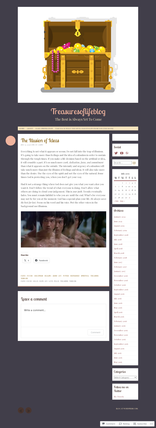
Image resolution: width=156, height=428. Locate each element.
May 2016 (118, 307)
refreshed (75, 276)
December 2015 (121, 330)
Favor (29, 281)
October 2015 (120, 339)
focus (29, 276)
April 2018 (118, 248)
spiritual (85, 276)
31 (129, 197)
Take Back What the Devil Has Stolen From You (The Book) (84, 128)
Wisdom (24, 278)
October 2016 (120, 285)
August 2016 (119, 294)
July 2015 (117, 353)
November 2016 (121, 280)
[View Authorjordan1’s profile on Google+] (127, 153)
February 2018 (120, 257)
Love (51, 281)
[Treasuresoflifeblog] (78, 55)
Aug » (122, 201)
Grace (35, 281)
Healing (47, 276)
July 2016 (118, 298)
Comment (95, 332)
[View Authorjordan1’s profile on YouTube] (122, 153)
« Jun (116, 201)
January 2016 (120, 325)
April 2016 (118, 312)
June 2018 (118, 244)
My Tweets (119, 396)
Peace (56, 281)
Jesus (55, 276)
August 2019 (119, 225)
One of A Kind (37, 145)
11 (132, 186)
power (66, 276)
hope (41, 281)
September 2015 (121, 344)
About (30, 128)
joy (60, 276)
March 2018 (119, 253)
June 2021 (118, 221)
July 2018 (118, 239)
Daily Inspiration (44, 128)
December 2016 (121, 275)
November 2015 (121, 335)
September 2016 (121, 289)
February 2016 (120, 321)
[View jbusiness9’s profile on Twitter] (116, 153)
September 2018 (121, 235)
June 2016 (118, 303)
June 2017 (118, 262)
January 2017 (119, 271)
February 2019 (120, 230)
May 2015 (118, 362)
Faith (23, 276)
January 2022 (120, 216)
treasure (94, 276)
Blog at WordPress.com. (127, 408)
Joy (46, 281)
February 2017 (120, 266)
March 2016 (119, 316)
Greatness (38, 276)
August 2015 (119, 348)
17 (129, 190)
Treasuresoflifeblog (78, 111)
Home (21, 128)
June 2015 (118, 357)
